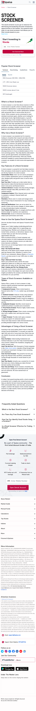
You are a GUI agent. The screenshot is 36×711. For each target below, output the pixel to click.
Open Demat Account (18, 487)
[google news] (24, 651)
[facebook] (13, 651)
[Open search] (29, 2)
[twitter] (9, 651)
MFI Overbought (7, 94)
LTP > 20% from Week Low (11, 82)
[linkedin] (17, 651)
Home (3, 7)
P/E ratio (16, 291)
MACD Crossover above (10, 86)
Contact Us (4, 589)
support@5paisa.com (15, 635)
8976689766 (22, 642)
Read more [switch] (4, 34)
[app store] (22, 669)
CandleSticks (23, 70)
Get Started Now (18, 52)
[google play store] (8, 669)
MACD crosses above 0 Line (11, 90)
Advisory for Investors (7, 599)
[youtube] (20, 651)
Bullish (4, 75)
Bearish (10, 75)
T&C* (26, 491)
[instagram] (6, 651)
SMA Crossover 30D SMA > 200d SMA (14, 78)
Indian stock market (10, 348)
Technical (5, 70)
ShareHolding (14, 70)
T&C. (20, 55)
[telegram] (2, 651)
